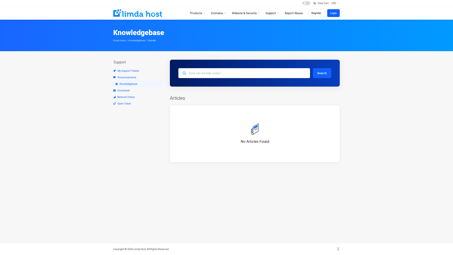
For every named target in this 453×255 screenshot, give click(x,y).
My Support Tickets (128, 70)
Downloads (123, 90)
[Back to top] (338, 249)
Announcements (126, 77)
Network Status (126, 97)
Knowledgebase (136, 40)
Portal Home (119, 40)
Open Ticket (124, 103)
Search (322, 73)
